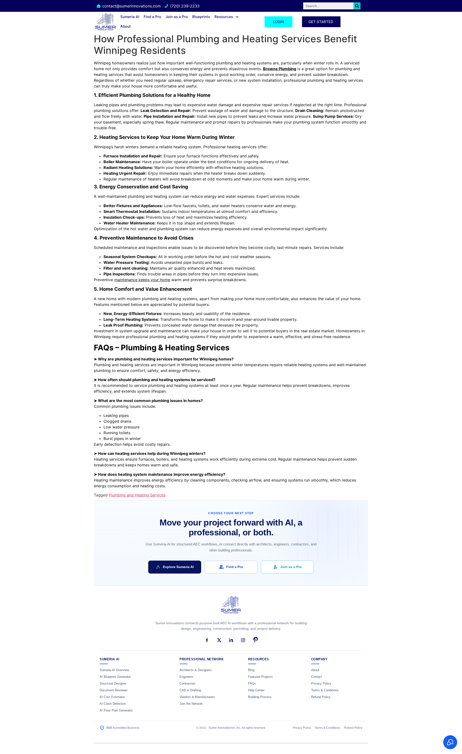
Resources (223, 16)
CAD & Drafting (190, 690)
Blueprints (201, 16)
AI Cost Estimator (112, 697)
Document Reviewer (114, 690)
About (125, 26)
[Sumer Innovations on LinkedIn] (231, 640)
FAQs (252, 683)
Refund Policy (321, 697)
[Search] (356, 5)
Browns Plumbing (279, 68)
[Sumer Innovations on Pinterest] (255, 640)
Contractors (188, 683)
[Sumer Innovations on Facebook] (207, 640)
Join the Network (191, 703)
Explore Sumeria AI (178, 567)
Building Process (260, 697)
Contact (316, 677)
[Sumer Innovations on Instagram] (243, 640)
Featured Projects (260, 677)
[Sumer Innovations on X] (219, 640)
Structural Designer (113, 683)
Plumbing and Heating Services (137, 495)
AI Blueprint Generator (115, 677)
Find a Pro (152, 16)
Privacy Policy (321, 683)
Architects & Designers (196, 670)
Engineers (186, 677)
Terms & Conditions (325, 690)
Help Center (256, 690)
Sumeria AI (129, 16)
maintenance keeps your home (142, 279)
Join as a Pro (177, 16)
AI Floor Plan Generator (116, 710)
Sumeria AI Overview (114, 670)
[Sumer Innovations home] (231, 607)
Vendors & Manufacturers (197, 697)
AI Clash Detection (113, 703)
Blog (251, 670)
